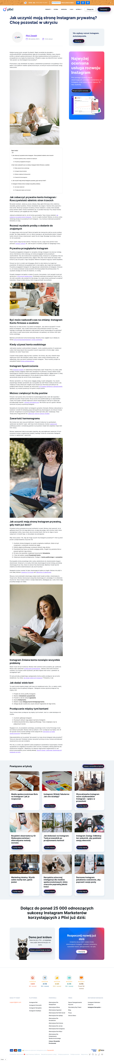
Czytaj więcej (17, 806)
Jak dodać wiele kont (19, 187)
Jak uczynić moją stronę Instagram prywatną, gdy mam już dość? (29, 180)
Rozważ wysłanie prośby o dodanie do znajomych (26, 158)
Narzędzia (64, 9)
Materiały (78, 9)
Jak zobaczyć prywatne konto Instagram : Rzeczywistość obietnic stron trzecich (32, 155)
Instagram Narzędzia (94, 1007)
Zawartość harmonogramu (21, 177)
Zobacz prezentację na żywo (40, 950)
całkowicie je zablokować (43, 572)
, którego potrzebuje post (31, 402)
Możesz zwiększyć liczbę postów (22, 174)
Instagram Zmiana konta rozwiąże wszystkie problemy (26, 183)
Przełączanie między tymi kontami (23, 190)
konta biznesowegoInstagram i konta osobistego (27, 339)
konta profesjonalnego (27, 361)
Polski (2, 1059)
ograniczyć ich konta (27, 572)
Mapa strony (84, 1054)
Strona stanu (72, 1015)
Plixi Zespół (31, 36)
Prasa (70, 1013)
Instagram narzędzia (35, 1008)
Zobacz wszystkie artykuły (93, 766)
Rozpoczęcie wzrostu (80, 91)
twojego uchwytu (20, 243)
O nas (71, 9)
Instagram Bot (33, 1002)
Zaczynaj (103, 9)
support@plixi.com (15, 1002)
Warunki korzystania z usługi (49, 1054)
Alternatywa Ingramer (55, 1010)
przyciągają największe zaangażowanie (50, 386)
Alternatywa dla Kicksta (56, 1023)
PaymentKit (50, 1050)
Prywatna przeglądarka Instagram (22, 161)
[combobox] (3, 1059)
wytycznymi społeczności (24, 276)
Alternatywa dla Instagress (57, 1028)
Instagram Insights (18, 369)
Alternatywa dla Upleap (56, 1015)
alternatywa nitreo (54, 1007)
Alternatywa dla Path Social (57, 1013)
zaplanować (53, 424)
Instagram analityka (35, 1010)
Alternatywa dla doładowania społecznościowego (55, 1036)
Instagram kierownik (35, 1005)
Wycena (56, 9)
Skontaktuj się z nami (74, 1007)
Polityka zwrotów (75, 1054)
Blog (69, 1010)
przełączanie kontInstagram (32, 668)
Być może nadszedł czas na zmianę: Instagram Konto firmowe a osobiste (30, 165)
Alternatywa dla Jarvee (55, 1026)
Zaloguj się (90, 9)
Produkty (48, 9)
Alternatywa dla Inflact (55, 1031)
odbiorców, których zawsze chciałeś (38, 413)
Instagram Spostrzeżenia (21, 171)
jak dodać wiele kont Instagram (33, 678)
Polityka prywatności (63, 1054)
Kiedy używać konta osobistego (22, 168)
